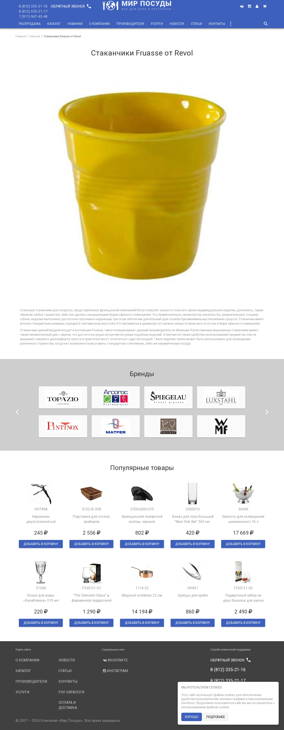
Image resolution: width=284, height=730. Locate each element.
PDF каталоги (72, 692)
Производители (130, 24)
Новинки (75, 24)
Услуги (157, 24)
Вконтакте (117, 660)
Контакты (217, 24)
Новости (177, 24)
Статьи (196, 24)
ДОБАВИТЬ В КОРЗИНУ (41, 544)
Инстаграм (117, 671)
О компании (99, 24)
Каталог (54, 24)
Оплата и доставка (68, 705)
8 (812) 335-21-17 (33, 11)
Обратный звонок (71, 6)
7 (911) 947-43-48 (33, 16)
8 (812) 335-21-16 (33, 6)
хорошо (191, 717)
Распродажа (30, 24)
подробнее (215, 717)
